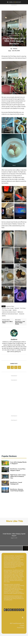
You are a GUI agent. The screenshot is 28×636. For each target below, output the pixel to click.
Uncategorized (14, 35)
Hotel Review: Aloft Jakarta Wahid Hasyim (20, 323)
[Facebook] (8, 367)
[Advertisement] (14, 395)
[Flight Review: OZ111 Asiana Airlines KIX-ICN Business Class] (5, 476)
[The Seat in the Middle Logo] (14, 610)
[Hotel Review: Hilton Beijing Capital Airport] (14, 535)
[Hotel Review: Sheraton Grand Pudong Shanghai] (5, 490)
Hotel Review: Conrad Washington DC (16, 483)
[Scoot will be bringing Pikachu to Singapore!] (5, 462)
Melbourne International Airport (10, 313)
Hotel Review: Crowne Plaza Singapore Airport (17, 469)
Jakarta (14, 310)
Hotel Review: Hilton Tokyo (7, 322)
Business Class (10, 306)
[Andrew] (14, 333)
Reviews (9, 33)
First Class (23, 308)
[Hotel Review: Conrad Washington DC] (5, 483)
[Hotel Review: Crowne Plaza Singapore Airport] (5, 469)
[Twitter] (22, 617)
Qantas (4, 315)
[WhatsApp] (19, 367)
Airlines (17, 33)
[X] (12, 367)
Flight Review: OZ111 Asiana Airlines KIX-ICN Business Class (18, 476)
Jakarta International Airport (9, 312)
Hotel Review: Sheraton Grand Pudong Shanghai (16, 489)
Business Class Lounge (8, 308)
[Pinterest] (15, 367)
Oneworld (21, 313)
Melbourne (20, 312)
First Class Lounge (6, 310)
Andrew (15, 48)
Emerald (17, 308)
